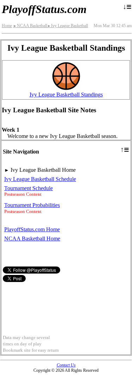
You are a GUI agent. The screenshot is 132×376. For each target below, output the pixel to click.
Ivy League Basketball (67, 25)
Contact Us (66, 365)
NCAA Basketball (30, 25)
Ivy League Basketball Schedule (40, 179)
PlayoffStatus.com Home (32, 229)
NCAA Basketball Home (32, 239)
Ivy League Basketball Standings (66, 95)
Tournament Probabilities (32, 205)
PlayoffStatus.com (44, 9)
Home (7, 25)
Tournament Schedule (28, 188)
